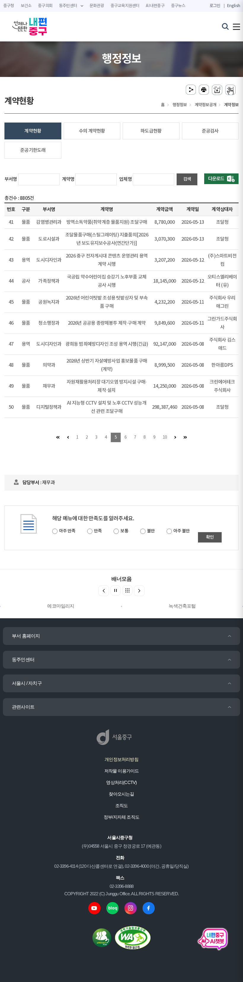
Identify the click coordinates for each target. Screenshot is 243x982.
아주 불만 (181, 531)
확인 (210, 537)
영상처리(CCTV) (121, 782)
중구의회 (45, 6)
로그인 (215, 5)
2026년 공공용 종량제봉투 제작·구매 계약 (107, 323)
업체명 (125, 179)
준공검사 (210, 131)
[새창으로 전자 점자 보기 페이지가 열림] (230, 90)
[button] (139, 590)
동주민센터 (23, 659)
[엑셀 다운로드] (221, 178)
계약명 (68, 179)
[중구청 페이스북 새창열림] (149, 907)
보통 (124, 531)
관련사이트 (23, 706)
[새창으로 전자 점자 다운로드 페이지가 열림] (217, 90)
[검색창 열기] (225, 26)
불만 (151, 531)
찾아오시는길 (121, 793)
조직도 (121, 805)
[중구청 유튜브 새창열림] (94, 907)
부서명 (10, 179)
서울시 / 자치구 (27, 683)
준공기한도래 (32, 150)
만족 (98, 531)
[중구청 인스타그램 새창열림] (130, 907)
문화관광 (96, 6)
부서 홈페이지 (26, 635)
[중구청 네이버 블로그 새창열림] (112, 907)
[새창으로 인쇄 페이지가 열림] (204, 90)
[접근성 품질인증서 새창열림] (133, 937)
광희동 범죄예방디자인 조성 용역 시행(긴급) (106, 344)
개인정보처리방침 (121, 759)
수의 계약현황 (92, 131)
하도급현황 (151, 131)
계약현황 (32, 131)
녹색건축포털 (182, 605)
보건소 (26, 6)
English (233, 5)
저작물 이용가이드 (121, 770)
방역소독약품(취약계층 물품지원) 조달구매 (106, 222)
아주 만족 (67, 531)
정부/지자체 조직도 (121, 817)
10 (165, 437)
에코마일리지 (60, 605)
